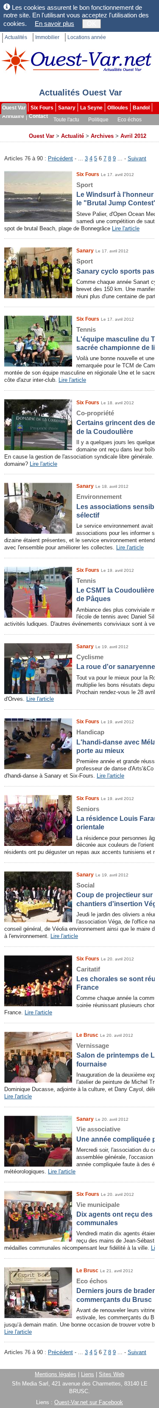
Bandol (141, 108)
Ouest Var (14, 108)
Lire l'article (125, 228)
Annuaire (13, 116)
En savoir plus (54, 23)
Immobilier (47, 37)
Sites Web (111, 1374)
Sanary (66, 108)
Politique (98, 120)
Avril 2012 (133, 136)
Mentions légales (55, 1374)
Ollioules (117, 108)
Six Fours (42, 108)
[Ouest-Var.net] (76, 60)
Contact (38, 116)
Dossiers (130, 128)
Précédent (60, 158)
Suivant (137, 158)
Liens (87, 1374)
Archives (13, 137)
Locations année (86, 37)
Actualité (72, 136)
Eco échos (129, 120)
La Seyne (91, 108)
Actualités (16, 37)
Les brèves (98, 128)
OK (91, 23)
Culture (11, 128)
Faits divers (63, 128)
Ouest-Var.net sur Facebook (88, 1402)
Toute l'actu (66, 120)
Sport (35, 128)
